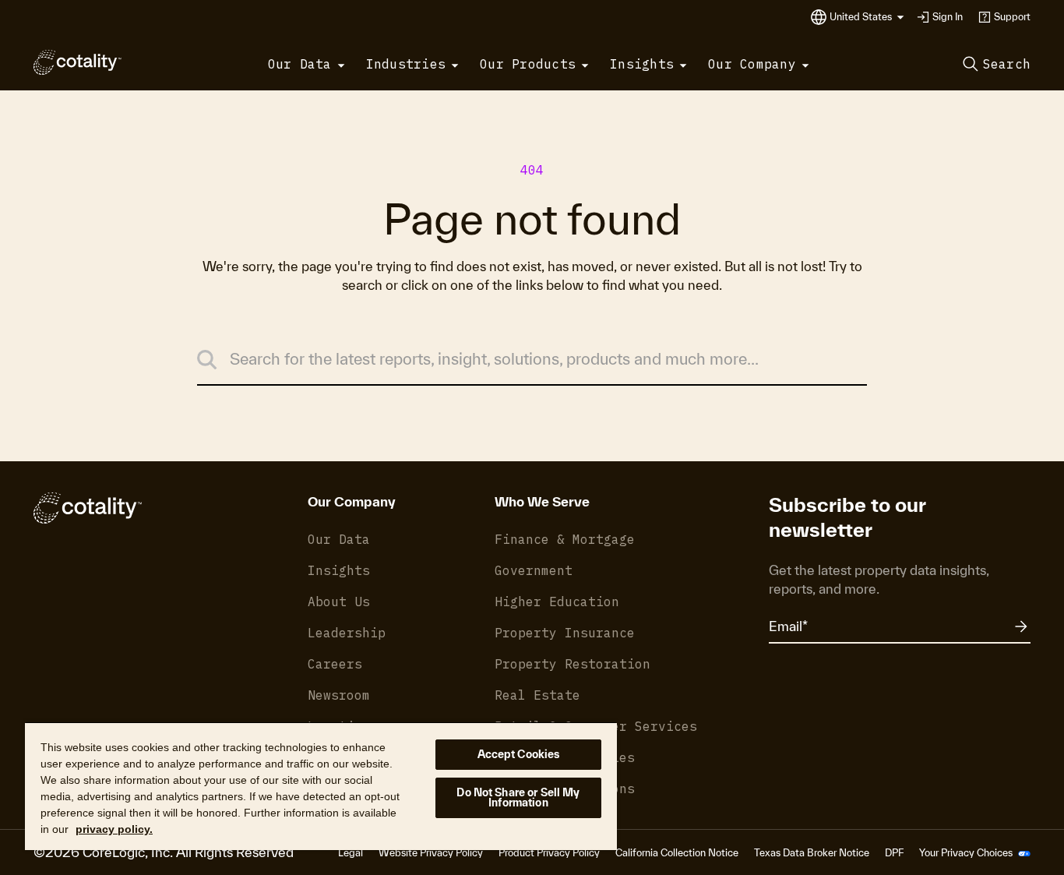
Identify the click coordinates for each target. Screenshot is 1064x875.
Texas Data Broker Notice (811, 853)
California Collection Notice (676, 853)
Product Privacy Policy (549, 853)
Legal (350, 853)
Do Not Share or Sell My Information (518, 797)
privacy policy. (114, 829)
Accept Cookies (518, 754)
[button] (867, 17)
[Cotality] (77, 62)
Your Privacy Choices (967, 853)
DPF (894, 853)
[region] (321, 786)
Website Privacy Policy (431, 853)
